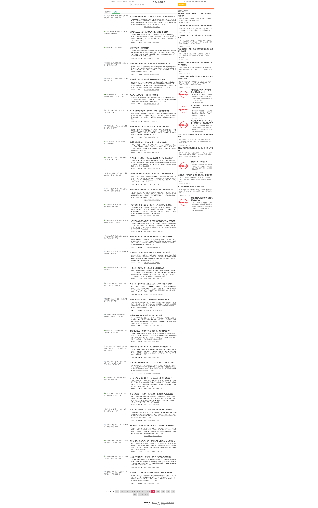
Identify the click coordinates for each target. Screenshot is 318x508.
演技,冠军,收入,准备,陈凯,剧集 (151, 74)
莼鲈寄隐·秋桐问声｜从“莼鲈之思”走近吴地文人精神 (201, 91)
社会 (118, 1)
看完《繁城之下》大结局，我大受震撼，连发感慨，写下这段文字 (151, 394)
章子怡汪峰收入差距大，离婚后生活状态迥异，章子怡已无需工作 (151, 158)
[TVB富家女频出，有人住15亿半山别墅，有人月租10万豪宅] (116, 127)
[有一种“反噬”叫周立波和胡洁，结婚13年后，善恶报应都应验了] (116, 378)
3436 (172, 491)
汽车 (130, 1)
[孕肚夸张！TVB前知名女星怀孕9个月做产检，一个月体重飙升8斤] (116, 473)
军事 (194, 1)
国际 (115, 1)
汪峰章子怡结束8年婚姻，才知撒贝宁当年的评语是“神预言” (150, 299)
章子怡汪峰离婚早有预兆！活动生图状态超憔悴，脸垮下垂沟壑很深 (152, 16)
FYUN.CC (154, 503)
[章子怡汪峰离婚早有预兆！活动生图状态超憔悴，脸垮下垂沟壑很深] (116, 17)
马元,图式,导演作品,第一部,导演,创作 (153, 294)
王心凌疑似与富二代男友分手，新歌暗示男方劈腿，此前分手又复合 (152, 441)
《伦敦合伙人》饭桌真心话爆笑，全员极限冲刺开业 (195, 25)
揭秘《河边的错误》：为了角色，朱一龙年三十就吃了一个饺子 (151, 409)
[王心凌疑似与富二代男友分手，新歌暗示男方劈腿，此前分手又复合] (116, 441)
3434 (162, 491)
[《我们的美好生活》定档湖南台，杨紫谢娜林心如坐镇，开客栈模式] (116, 221)
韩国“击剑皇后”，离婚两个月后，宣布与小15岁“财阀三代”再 (150, 331)
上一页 (123, 491)
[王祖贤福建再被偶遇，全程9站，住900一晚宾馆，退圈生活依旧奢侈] (116, 457)
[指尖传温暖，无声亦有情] (183, 166)
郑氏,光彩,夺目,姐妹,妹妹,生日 (151, 42)
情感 (124, 1)
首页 (117, 491)
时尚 (121, 1)
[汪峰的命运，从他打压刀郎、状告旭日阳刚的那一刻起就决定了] (116, 253)
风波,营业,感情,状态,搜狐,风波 (151, 90)
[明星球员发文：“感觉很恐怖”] (113, 47)
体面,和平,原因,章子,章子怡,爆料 (152, 200)
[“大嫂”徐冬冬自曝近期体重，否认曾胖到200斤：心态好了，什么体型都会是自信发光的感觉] (116, 348)
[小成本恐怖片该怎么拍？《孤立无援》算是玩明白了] (116, 268)
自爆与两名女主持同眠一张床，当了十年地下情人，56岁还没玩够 (151, 362)
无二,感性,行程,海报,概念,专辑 (151, 104)
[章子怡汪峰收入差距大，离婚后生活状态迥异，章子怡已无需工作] (116, 158)
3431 (148, 491)
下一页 (141, 494)
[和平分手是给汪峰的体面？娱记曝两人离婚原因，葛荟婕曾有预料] (116, 190)
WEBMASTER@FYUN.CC (163, 504)
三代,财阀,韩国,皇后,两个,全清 (151, 341)
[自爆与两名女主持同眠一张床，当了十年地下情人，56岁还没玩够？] (116, 363)
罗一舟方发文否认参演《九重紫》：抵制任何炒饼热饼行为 (149, 111)
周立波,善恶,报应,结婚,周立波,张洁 (153, 389)
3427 (128, 491)
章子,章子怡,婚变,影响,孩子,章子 (152, 184)
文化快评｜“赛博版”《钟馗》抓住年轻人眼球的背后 (195, 175)
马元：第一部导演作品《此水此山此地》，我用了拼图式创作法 (151, 284)
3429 (138, 491)
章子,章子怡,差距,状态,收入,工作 (152, 168)
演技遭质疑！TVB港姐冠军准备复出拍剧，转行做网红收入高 (150, 63)
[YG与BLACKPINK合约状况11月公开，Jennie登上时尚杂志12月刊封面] (116, 315)
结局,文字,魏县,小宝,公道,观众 (151, 404)
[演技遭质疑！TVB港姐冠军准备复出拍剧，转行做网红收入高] (116, 64)
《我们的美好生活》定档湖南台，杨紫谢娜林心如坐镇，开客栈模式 (152, 221)
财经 (191, 1)
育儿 (206, 1)
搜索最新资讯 (182, 4)
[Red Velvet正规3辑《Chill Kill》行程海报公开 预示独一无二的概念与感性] (116, 95)
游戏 (200, 1)
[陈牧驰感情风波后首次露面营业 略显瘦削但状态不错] (116, 79)
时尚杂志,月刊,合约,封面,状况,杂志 (153, 326)
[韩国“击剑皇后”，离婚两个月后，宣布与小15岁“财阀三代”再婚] (116, 331)
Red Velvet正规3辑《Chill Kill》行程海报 (144, 95)
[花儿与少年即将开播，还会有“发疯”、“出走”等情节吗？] (116, 142)
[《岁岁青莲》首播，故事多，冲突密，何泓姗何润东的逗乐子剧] (116, 205)
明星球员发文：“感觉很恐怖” (139, 48)
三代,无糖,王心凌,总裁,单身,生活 (152, 247)
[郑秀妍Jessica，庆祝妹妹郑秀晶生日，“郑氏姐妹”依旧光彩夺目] (116, 32)
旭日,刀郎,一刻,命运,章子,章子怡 (152, 263)
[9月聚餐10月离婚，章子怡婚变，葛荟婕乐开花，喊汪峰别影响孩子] (116, 174)
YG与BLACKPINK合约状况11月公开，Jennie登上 (147, 315)
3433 (158, 491)
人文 (127, 1)
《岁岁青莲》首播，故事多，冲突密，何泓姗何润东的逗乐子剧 (151, 205)
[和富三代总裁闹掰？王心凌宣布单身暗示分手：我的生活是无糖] (116, 237)
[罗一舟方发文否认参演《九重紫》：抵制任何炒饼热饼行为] (116, 111)
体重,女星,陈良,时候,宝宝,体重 (151, 483)
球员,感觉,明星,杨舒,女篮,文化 (151, 58)
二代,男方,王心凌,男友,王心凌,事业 (153, 451)
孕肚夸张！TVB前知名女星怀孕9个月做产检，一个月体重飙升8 (151, 472)
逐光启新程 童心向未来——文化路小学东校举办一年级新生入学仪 (202, 122)
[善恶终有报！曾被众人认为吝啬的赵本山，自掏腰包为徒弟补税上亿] (116, 426)
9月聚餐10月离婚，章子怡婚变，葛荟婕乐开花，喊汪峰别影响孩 (151, 174)
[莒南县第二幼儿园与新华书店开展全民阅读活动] (183, 202)
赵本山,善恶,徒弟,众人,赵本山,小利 (153, 436)
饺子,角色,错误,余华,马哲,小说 (151, 420)
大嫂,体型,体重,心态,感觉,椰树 (151, 357)
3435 (167, 491)
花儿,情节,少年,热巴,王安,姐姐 (151, 153)
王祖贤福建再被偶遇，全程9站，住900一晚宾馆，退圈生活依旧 (151, 457)
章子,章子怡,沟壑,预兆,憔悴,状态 (152, 27)
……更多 (162, 24)
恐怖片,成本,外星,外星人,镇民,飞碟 (153, 278)
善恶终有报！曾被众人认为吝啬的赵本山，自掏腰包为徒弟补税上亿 (152, 425)
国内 (112, 1)
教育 (203, 1)
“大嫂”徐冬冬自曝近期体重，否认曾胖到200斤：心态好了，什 (150, 347)
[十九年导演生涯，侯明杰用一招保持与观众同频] (183, 109)
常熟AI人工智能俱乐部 (167, 503)
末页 (146, 494)
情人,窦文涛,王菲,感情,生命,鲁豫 (152, 373)
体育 (185, 1)
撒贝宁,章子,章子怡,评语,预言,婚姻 (153, 310)
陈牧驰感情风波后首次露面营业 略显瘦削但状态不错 (147, 79)
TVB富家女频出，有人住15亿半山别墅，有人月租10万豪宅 (149, 126)
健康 (133, 1)
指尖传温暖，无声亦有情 (199, 162)
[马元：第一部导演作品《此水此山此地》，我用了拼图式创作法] (116, 284)
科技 (197, 1)
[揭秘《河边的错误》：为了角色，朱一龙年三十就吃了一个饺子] (116, 410)
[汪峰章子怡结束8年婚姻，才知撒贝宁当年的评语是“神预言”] (116, 300)
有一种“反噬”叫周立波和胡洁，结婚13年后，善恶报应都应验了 (151, 378)
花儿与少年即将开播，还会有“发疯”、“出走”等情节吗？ (148, 142)
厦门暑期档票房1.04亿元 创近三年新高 (191, 186)
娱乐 (188, 1)
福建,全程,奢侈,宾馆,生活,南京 (151, 467)
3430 (143, 491)
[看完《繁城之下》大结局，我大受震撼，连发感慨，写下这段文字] (116, 394)
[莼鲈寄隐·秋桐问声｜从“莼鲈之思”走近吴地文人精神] (183, 94)
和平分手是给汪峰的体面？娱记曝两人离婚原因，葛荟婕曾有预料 (151, 189)
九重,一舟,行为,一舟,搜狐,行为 (151, 121)
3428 (133, 491)
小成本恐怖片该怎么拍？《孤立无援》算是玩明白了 (147, 268)
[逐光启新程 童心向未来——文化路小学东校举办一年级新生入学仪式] (183, 125)
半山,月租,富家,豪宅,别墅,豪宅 (151, 137)
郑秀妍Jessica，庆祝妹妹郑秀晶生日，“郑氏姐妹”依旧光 (149, 32)
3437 (134, 494)
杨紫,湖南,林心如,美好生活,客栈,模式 (153, 231)
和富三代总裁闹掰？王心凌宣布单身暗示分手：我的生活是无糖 (151, 236)
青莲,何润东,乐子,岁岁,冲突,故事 (152, 215)
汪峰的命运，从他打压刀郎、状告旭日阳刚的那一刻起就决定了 (151, 252)
